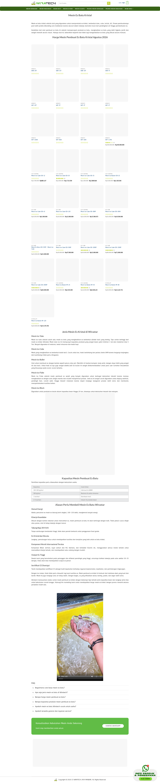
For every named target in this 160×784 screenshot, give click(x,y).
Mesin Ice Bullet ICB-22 (112, 175)
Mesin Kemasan (31, 8)
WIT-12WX (34, 140)
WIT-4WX (83, 140)
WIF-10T (34, 105)
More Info (128, 8)
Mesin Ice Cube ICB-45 (38, 211)
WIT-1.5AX (108, 140)
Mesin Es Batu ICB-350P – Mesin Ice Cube (42, 248)
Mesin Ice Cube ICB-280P (88, 211)
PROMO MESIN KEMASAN (95, 8)
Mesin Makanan (45, 8)
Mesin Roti (57, 8)
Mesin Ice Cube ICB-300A (113, 211)
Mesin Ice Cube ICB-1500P (113, 247)
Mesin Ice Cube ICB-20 (63, 175)
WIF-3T (83, 105)
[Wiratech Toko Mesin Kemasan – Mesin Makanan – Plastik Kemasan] (43, 3)
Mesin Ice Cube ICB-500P (63, 247)
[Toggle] (33, 688)
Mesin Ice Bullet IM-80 (112, 285)
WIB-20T (34, 70)
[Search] (108, 3)
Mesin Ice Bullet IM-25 (63, 285)
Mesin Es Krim (68, 8)
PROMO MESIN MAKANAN (114, 8)
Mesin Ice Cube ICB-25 (87, 175)
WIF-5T (58, 105)
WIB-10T (83, 70)
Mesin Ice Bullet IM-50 (88, 285)
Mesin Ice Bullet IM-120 (38, 321)
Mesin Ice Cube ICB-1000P (88, 247)
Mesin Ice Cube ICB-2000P (39, 285)
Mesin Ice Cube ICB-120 (63, 211)
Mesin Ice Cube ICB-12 (38, 175)
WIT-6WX (59, 140)
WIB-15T (58, 70)
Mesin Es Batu (80, 8)
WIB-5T (107, 70)
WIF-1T (107, 105)
